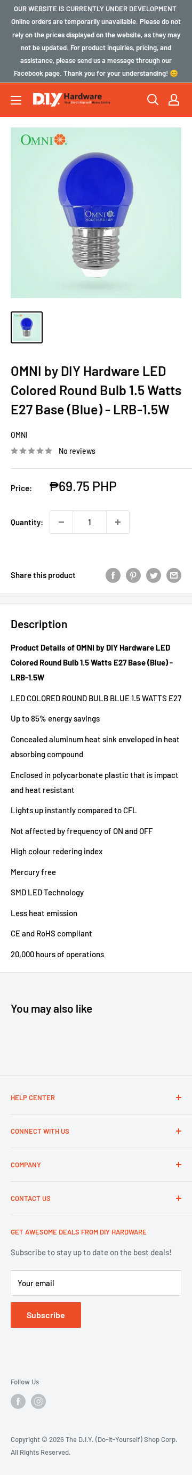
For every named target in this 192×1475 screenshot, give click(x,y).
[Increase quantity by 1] (118, 522)
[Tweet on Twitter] (153, 575)
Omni (19, 434)
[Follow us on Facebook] (18, 1401)
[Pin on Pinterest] (133, 575)
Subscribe (46, 1315)
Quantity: (27, 522)
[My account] (174, 100)
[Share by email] (173, 575)
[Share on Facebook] (113, 575)
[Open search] (153, 100)
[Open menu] (16, 100)
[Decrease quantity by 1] (61, 522)
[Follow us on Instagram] (38, 1401)
